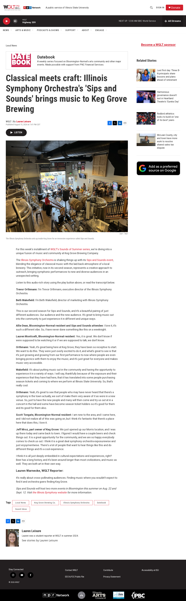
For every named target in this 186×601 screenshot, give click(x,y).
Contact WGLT (71, 570)
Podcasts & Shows (48, 30)
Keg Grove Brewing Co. (45, 503)
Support (70, 30)
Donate (175, 7)
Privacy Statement (111, 577)
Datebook (46, 57)
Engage (99, 30)
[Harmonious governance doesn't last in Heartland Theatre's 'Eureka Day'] (146, 96)
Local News (11, 45)
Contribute (108, 570)
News (6, 30)
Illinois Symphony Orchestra (37, 260)
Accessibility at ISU (150, 570)
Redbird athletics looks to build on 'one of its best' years (168, 116)
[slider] (19, 21)
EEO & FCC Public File (74, 577)
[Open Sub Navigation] (11, 30)
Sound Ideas (21, 509)
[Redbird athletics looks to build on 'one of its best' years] (146, 118)
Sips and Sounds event (100, 260)
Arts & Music (23, 30)
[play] (6, 21)
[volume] (15, 21)
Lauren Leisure (23, 121)
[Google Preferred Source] (158, 168)
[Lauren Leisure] (12, 538)
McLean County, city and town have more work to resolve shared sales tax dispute (167, 141)
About (85, 30)
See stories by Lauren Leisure (40, 540)
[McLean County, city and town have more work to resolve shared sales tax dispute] (146, 140)
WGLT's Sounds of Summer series (70, 249)
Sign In (160, 7)
